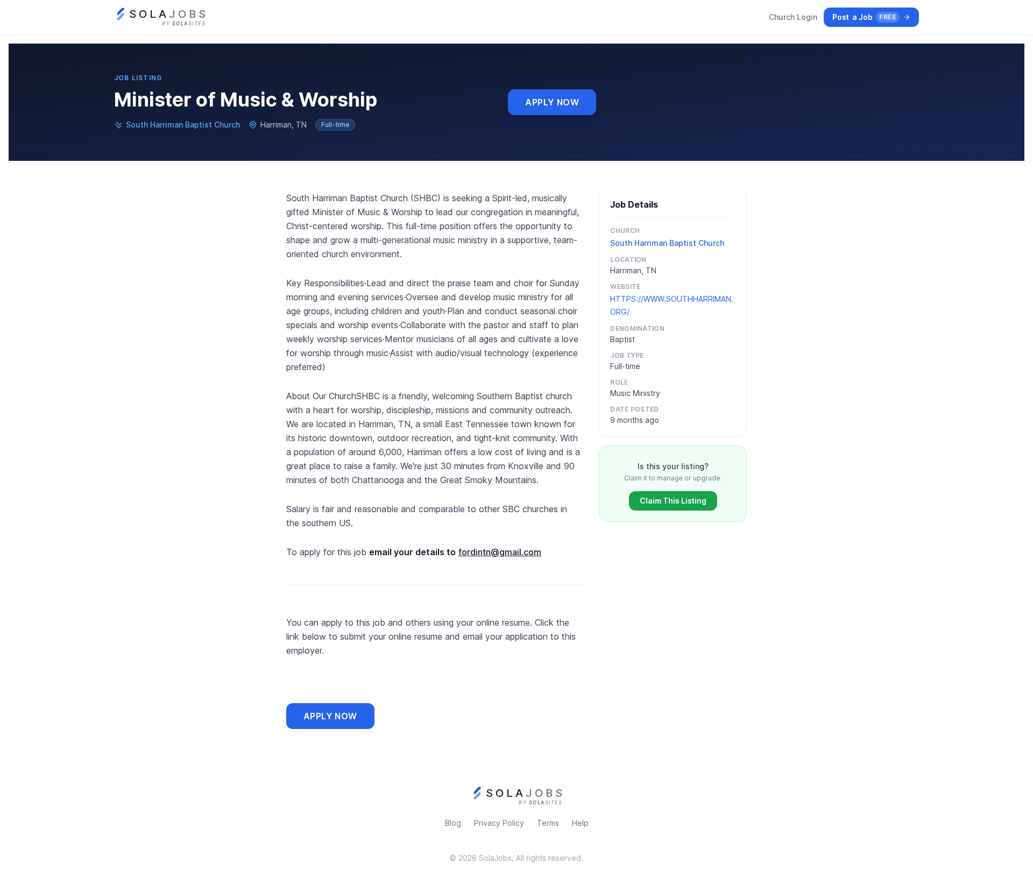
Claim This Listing (673, 500)
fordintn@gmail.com (499, 552)
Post (864, 17)
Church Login (793, 17)
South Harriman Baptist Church (183, 124)
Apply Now (552, 102)
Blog (453, 822)
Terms (548, 822)
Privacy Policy (499, 822)
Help (580, 822)
